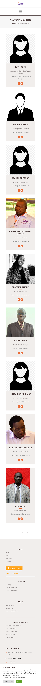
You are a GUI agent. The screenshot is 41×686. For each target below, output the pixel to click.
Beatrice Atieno (20, 287)
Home (14, 24)
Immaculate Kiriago (20, 394)
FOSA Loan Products (11, 628)
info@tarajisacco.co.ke (14, 658)
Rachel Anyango (20, 178)
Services (8, 555)
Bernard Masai (20, 125)
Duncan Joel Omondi (20, 448)
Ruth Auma (20, 67)
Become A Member (12, 590)
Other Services (9, 637)
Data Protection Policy (12, 611)
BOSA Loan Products (11, 631)
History (9, 585)
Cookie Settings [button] (8, 681)
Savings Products (10, 634)
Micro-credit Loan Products (13, 626)
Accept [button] (19, 681)
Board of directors (12, 587)
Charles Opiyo (20, 341)
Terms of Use (9, 608)
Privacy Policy (10, 605)
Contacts (8, 561)
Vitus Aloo (20, 506)
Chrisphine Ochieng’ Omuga (20, 233)
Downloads (9, 558)
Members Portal (15, 568)
